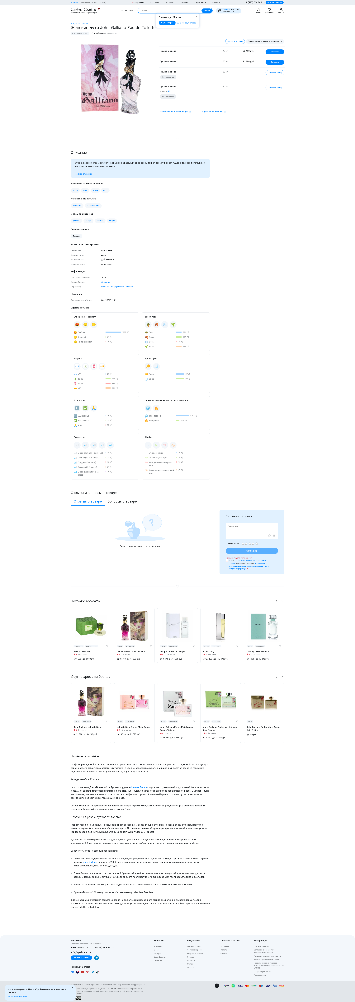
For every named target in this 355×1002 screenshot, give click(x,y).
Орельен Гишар (138, 787)
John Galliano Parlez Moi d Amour (133, 727)
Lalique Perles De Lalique (172, 651)
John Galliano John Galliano (131, 651)
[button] (276, 601)
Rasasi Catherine (81, 651)
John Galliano (90, 862)
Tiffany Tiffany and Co (258, 651)
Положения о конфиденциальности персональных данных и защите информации (249, 566)
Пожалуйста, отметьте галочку (239, 558)
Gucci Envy (208, 651)
